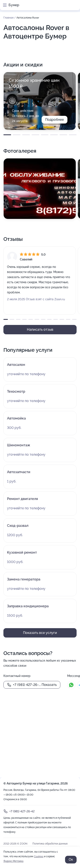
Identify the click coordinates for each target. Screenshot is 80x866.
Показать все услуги (40, 633)
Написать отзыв (40, 329)
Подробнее (54, 120)
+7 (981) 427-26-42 (22, 811)
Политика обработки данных (50, 843)
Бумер (14, 5)
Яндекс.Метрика (13, 861)
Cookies (38, 856)
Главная (8, 17)
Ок (71, 859)
